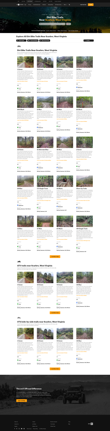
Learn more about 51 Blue (45, 115)
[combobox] (53, 24)
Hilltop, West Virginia (62, 30)
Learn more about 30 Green (45, 74)
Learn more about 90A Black (25, 115)
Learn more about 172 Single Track (45, 194)
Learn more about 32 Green (25, 154)
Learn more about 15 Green (65, 74)
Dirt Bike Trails (44, 14)
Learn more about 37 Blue (45, 234)
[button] (21, 40)
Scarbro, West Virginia (51, 30)
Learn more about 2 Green (84, 154)
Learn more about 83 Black (65, 234)
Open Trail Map (21, 400)
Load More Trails (55, 256)
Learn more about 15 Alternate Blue (45, 154)
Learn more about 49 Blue (65, 115)
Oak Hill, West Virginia (73, 30)
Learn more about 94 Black (65, 194)
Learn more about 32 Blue (25, 234)
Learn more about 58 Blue (25, 194)
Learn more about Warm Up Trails (84, 194)
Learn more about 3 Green (25, 74)
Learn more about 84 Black (84, 115)
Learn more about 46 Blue (65, 154)
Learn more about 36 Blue (84, 74)
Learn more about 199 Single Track (84, 234)
